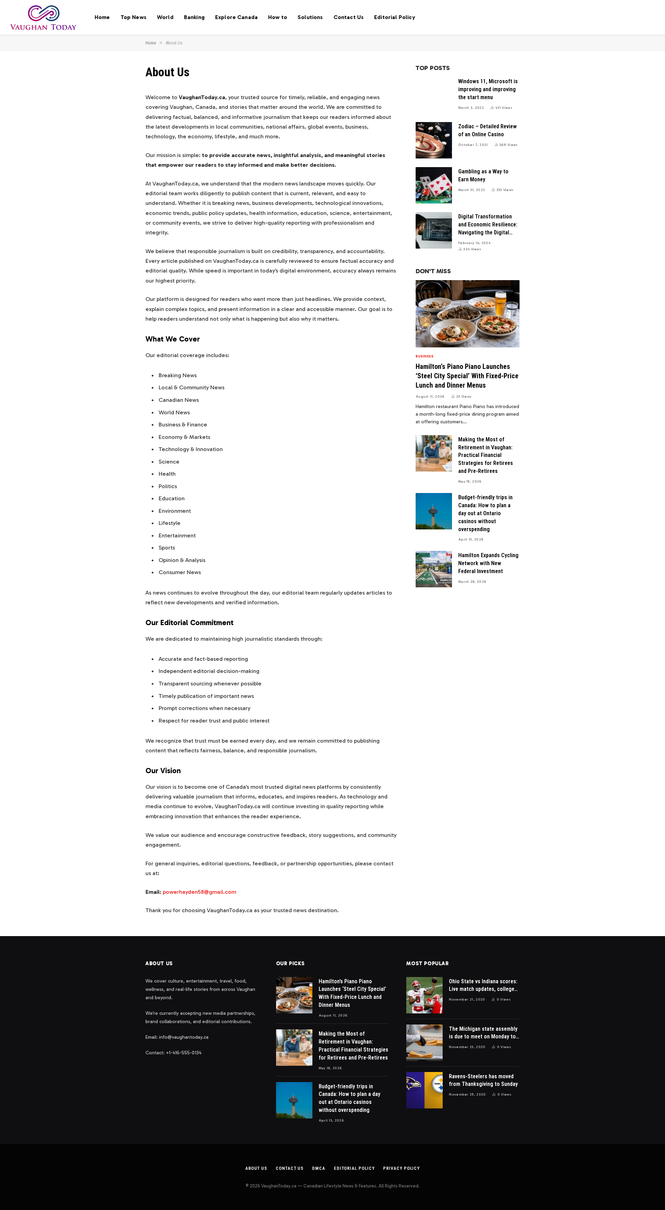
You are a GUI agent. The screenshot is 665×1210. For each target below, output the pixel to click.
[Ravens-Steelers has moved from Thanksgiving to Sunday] (424, 1090)
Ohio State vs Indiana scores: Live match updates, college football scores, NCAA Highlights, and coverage (483, 986)
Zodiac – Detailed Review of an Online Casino (487, 130)
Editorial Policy (394, 17)
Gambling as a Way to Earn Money (483, 175)
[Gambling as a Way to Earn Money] (434, 185)
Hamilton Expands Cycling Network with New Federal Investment (488, 563)
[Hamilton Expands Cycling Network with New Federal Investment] (434, 569)
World (165, 17)
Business (424, 356)
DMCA (318, 1168)
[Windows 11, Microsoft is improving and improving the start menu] (434, 95)
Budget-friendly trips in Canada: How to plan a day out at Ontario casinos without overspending (485, 513)
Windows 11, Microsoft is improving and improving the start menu (488, 89)
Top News (134, 17)
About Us (256, 1168)
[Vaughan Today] (43, 17)
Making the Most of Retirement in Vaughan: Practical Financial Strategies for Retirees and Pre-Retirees (485, 455)
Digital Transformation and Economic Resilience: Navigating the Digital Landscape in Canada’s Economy (487, 225)
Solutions (310, 17)
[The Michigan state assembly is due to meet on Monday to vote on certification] (424, 1043)
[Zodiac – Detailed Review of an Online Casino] (434, 140)
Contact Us (349, 17)
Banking (194, 17)
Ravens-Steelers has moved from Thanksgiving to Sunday (483, 1080)
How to (277, 17)
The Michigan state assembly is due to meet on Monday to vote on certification (483, 1033)
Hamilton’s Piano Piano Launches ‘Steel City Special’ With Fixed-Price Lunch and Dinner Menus (467, 375)
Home (102, 17)
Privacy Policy (401, 1168)
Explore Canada (236, 17)
